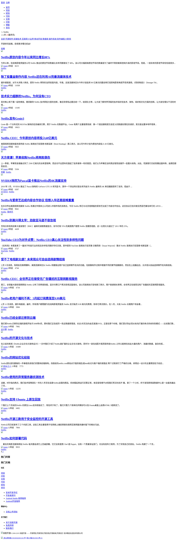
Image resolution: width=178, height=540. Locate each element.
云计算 (4, 329)
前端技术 (18, 39)
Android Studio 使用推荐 (16, 498)
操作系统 (53, 39)
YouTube (4, 251)
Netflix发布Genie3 (12, 118)
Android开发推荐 (13, 501)
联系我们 (10, 528)
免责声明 (10, 525)
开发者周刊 (10, 495)
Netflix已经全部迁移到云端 (18, 317)
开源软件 (9, 39)
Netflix (3, 68)
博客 (8, 25)
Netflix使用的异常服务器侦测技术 (22, 377)
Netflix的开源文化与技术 (17, 338)
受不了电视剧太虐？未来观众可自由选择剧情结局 (33, 259)
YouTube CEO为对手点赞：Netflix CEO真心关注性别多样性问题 (42, 239)
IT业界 (31, 39)
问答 (8, 22)
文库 (8, 19)
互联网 (25, 39)
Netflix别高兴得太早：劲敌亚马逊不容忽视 (28, 220)
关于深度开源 (11, 522)
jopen (5, 66)
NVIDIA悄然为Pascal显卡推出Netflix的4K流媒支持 (33, 180)
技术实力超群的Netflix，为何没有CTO (26, 96)
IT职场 (68, 39)
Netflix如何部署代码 (14, 438)
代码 (8, 16)
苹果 (3, 172)
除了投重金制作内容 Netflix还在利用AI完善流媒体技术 (36, 76)
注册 (8, 3)
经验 (8, 13)
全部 (3, 39)
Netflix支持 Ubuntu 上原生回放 (21, 399)
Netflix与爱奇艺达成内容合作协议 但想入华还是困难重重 (37, 200)
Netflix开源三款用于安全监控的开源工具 (27, 419)
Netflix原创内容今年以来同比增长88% (25, 57)
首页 (8, 7)
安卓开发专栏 (11, 493)
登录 (3, 3)
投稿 (3, 49)
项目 (8, 10)
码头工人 (7, 366)
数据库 (46, 39)
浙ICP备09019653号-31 (34, 538)
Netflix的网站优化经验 (15, 357)
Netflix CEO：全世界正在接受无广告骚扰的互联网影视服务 (39, 278)
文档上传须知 (11, 512)
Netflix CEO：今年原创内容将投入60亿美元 (29, 138)
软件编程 (61, 39)
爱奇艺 (10, 212)
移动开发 (38, 39)
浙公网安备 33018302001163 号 (14, 538)
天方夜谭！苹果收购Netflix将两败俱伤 (25, 157)
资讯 (8, 28)
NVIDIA (4, 192)
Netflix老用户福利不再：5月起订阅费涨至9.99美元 (33, 298)
